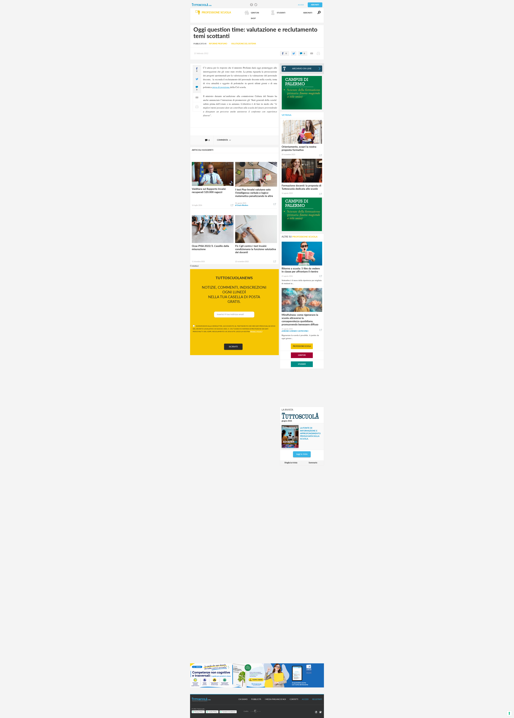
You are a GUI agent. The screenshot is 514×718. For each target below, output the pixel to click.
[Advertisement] (302, 387)
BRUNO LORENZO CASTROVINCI (295, 331)
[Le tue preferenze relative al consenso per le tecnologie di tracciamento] (509, 713)
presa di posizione (221, 87)
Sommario (313, 463)
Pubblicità (256, 699)
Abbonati (315, 5)
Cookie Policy (212, 712)
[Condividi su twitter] (293, 53)
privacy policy (256, 331)
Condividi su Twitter (255, 4)
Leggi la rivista (301, 454)
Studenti (302, 364)
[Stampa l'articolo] (318, 53)
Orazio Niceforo (241, 205)
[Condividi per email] (311, 53)
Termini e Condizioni (229, 712)
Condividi (232, 205)
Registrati (317, 699)
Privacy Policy (199, 712)
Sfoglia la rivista (290, 463)
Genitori (302, 355)
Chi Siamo (242, 699)
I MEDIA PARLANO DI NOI (275, 699)
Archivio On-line (301, 69)
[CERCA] (317, 13)
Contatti (294, 699)
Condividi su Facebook (251, 4)
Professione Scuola (302, 346)
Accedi (301, 5)
